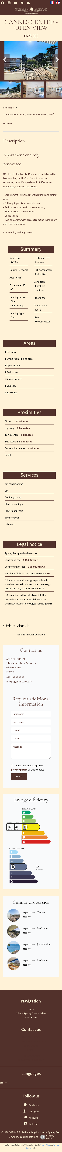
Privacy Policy (45, 1145)
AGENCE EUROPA (15, 659)
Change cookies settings (24, 1137)
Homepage (8, 107)
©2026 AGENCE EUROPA (14, 1132)
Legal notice (38, 1132)
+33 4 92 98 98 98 (15, 677)
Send (19, 776)
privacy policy (19, 769)
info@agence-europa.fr (19, 681)
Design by (50, 1137)
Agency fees (54, 1132)
